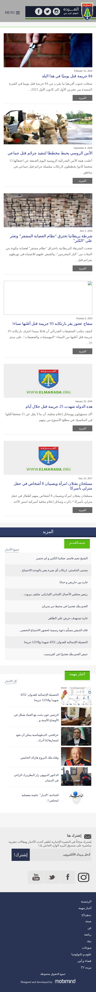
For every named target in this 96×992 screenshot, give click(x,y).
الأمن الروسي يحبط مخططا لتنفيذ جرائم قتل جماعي (50, 153)
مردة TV (86, 967)
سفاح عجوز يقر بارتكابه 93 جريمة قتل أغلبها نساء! (52, 323)
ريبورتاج (86, 914)
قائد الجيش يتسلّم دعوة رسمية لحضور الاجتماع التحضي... (53, 630)
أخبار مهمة (85, 908)
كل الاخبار (11, 681)
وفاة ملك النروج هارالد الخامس (39, 757)
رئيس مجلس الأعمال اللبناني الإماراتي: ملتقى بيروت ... (54, 594)
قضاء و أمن (84, 961)
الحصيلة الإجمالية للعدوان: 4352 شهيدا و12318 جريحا (56, 642)
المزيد (82, 98)
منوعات (86, 947)
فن (89, 928)
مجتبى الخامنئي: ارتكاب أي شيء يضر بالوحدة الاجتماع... (54, 570)
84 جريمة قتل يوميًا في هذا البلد (67, 76)
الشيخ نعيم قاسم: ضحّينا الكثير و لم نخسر (62, 558)
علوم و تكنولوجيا (81, 954)
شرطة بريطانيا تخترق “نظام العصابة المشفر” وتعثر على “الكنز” (51, 238)
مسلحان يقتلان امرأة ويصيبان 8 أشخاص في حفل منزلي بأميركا (53, 485)
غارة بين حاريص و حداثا (74, 582)
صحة (88, 921)
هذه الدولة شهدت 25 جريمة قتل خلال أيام (59, 406)
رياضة (87, 934)
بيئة (89, 941)
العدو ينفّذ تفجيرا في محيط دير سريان (65, 606)
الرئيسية (86, 901)
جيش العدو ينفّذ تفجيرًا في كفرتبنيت (66, 654)
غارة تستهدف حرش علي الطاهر (68, 618)
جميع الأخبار (12, 549)
